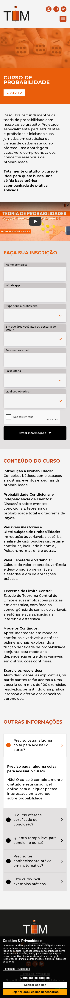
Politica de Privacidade (16, 968)
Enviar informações (32, 433)
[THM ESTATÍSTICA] (16, 14)
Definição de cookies (35, 978)
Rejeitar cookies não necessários (35, 992)
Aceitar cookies (35, 985)
